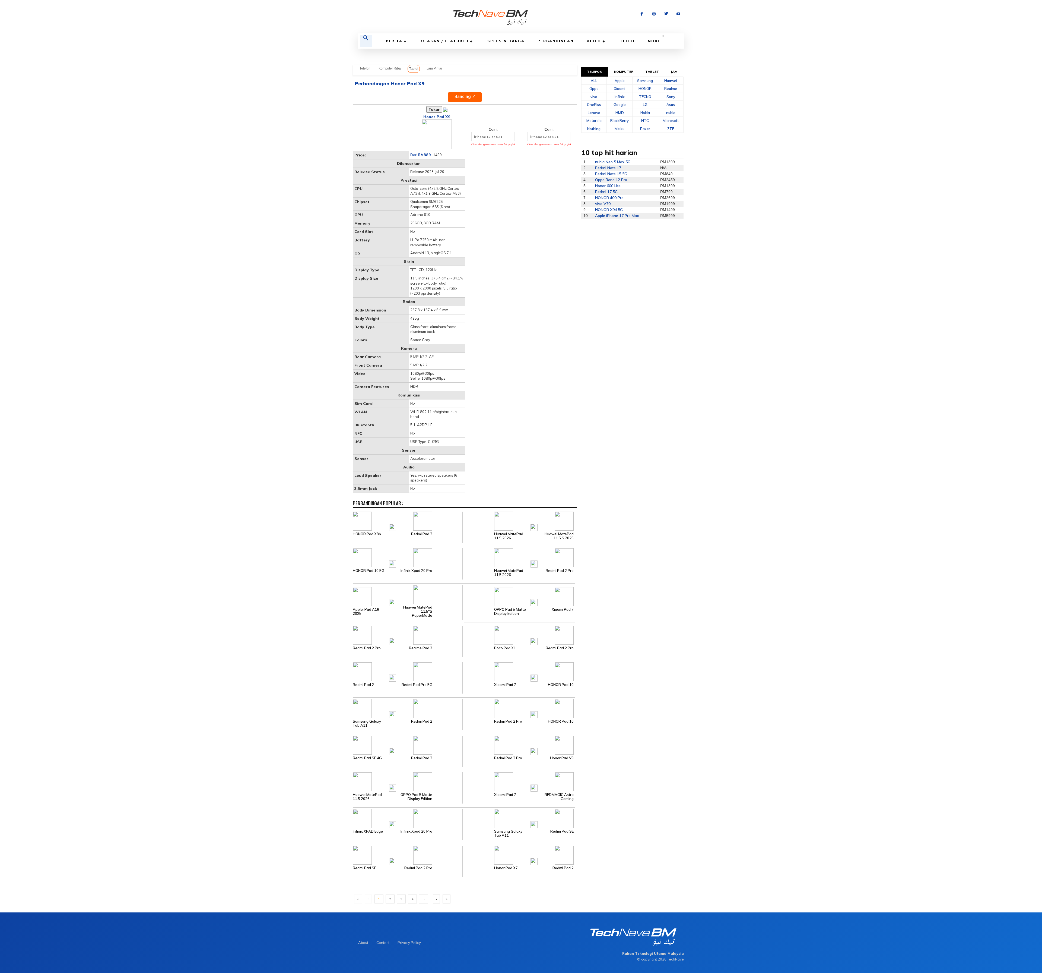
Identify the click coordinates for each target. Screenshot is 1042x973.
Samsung (645, 80)
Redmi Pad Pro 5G (417, 685)
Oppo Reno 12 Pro (611, 179)
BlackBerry (619, 120)
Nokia (645, 113)
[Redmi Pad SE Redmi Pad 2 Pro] (407, 854)
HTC (645, 120)
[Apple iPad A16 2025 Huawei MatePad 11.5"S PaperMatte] (407, 596)
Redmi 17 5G (606, 191)
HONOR (645, 88)
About (363, 942)
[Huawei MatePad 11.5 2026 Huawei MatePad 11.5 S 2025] (519, 520)
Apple (620, 80)
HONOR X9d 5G (609, 209)
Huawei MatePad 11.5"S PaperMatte (417, 611)
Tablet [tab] (652, 72)
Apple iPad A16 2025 (366, 611)
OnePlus (594, 104)
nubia (670, 113)
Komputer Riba (390, 68)
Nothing (594, 129)
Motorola (594, 120)
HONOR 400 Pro (609, 197)
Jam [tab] (674, 72)
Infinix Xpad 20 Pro (416, 571)
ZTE (670, 129)
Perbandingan (556, 41)
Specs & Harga (506, 41)
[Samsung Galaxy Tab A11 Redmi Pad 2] (407, 708)
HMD (619, 113)
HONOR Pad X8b (367, 534)
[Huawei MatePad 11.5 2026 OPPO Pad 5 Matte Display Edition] (407, 781)
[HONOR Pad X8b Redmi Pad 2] (407, 520)
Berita (394, 41)
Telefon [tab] (595, 72)
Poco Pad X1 (505, 648)
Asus (670, 104)
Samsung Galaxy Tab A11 (367, 723)
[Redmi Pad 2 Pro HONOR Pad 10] (519, 708)
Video (594, 41)
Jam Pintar (434, 68)
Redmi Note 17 (608, 167)
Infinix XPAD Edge (368, 831)
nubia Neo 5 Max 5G (612, 161)
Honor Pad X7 (506, 868)
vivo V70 (603, 203)
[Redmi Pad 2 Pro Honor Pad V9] (519, 744)
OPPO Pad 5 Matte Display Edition (510, 611)
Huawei (670, 80)
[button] (366, 41)
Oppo (594, 88)
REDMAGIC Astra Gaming (559, 797)
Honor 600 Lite (608, 185)
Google (620, 104)
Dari (420, 155)
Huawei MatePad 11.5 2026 (508, 536)
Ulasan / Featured (445, 41)
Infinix (620, 97)
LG (645, 104)
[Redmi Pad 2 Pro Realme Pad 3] (407, 634)
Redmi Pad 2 (421, 534)
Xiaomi (619, 88)
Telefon (365, 68)
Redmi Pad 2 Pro (560, 571)
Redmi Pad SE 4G (367, 758)
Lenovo (594, 113)
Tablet (413, 69)
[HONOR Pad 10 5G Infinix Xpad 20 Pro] (407, 557)
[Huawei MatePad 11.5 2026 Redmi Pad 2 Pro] (519, 557)
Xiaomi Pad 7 (563, 609)
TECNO (645, 97)
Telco (627, 41)
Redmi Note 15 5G (611, 173)
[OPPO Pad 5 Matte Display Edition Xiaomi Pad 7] (519, 596)
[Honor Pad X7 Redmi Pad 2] (519, 854)
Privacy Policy (409, 942)
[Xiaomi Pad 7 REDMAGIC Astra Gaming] (519, 781)
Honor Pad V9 (562, 758)
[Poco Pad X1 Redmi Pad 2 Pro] (519, 634)
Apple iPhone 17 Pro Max (617, 215)
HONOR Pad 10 (561, 685)
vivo (593, 97)
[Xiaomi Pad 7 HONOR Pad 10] (519, 671)
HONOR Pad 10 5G (368, 571)
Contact (382, 942)
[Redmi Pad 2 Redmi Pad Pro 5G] (407, 671)
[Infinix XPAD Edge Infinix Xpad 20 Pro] (407, 818)
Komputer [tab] (624, 72)
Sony (670, 97)
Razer (645, 129)
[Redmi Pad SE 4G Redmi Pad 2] (407, 744)
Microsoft (671, 120)
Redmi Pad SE (562, 831)
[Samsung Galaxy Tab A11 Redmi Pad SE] (519, 818)
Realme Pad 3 (420, 648)
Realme (670, 88)
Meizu (619, 129)
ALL (594, 80)
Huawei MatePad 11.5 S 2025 (559, 536)
